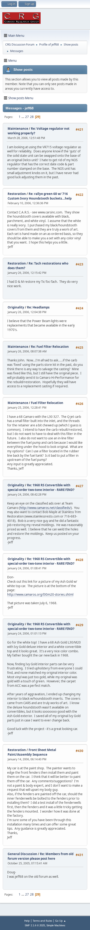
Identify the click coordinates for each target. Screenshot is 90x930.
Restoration (17, 194)
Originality (16, 307)
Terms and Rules (42, 920)
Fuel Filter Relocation (47, 403)
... (23, 117)
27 (27, 117)
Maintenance (18, 128)
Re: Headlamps (38, 307)
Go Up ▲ (60, 920)
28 (32, 117)
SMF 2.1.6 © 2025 (35, 925)
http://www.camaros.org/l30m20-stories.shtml (40, 594)
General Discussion (22, 854)
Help (27, 920)
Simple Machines (55, 925)
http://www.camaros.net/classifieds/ (45, 508)
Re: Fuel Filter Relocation (50, 347)
